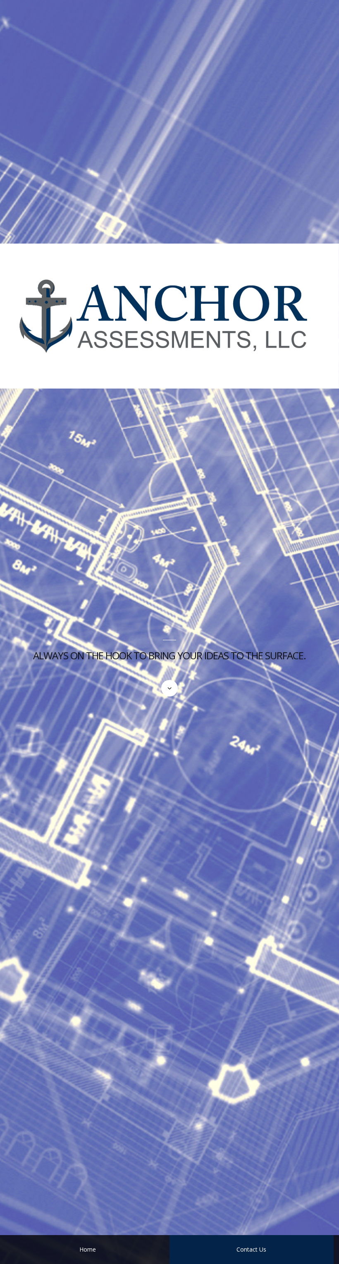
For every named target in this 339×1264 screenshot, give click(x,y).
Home (87, 1249)
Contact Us (251, 1249)
